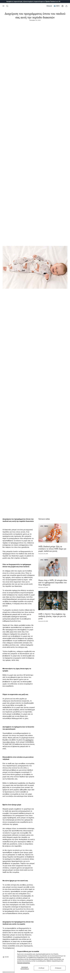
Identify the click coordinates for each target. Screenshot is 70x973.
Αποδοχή (41, 968)
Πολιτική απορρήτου (23, 963)
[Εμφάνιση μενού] (3, 6)
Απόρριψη (58, 968)
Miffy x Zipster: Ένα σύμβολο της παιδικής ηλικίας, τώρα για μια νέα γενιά (52, 616)
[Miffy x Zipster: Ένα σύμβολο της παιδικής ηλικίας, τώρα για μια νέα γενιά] (52, 600)
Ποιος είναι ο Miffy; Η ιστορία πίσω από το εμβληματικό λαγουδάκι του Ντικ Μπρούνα (52, 582)
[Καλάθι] (66, 6)
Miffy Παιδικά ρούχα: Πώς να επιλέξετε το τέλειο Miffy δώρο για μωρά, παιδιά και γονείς (52, 549)
